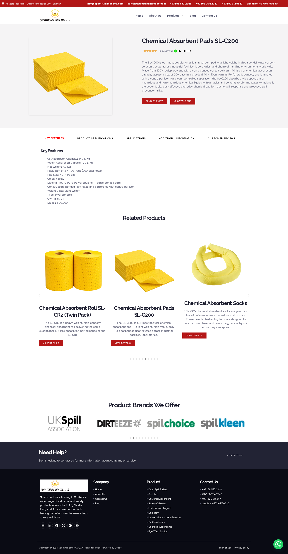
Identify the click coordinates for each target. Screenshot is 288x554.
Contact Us (209, 15)
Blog (193, 15)
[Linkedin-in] (50, 525)
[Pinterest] (70, 525)
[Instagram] (43, 525)
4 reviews (166, 51)
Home (139, 15)
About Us (155, 15)
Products (173, 15)
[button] (39, 295)
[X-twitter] (63, 525)
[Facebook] (57, 525)
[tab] (54, 138)
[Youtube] (77, 525)
